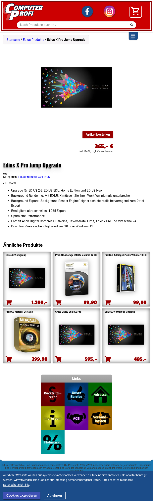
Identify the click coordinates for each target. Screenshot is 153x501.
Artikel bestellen (98, 134)
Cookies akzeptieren (21, 495)
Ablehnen (54, 495)
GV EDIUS (44, 176)
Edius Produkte (33, 40)
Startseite (13, 40)
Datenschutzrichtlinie (16, 484)
